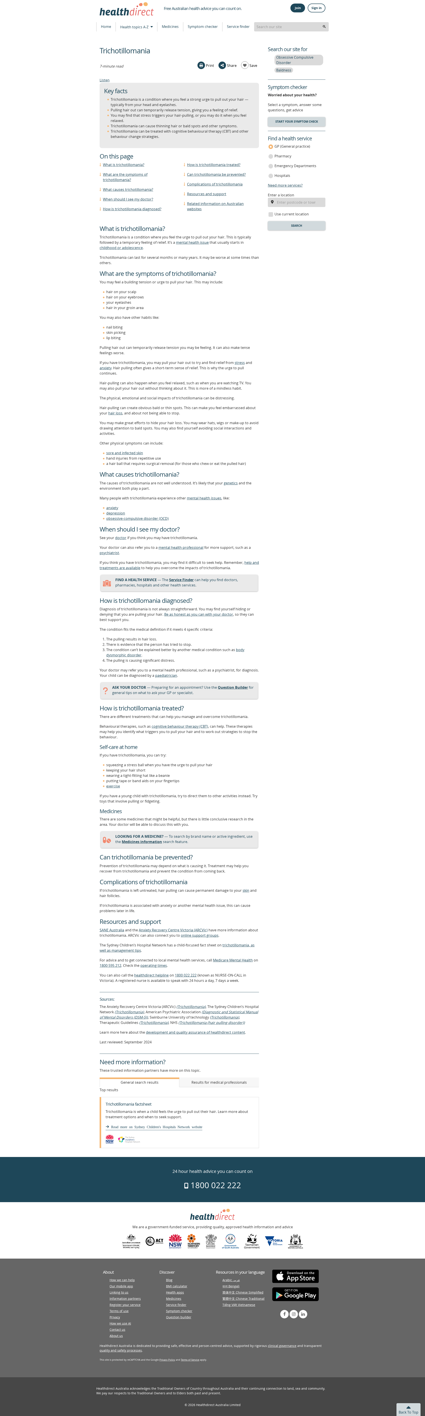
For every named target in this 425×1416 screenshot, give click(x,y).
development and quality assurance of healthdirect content (195, 1032)
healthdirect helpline (151, 975)
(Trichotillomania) (191, 1006)
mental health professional (180, 547)
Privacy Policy (167, 1359)
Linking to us (119, 1292)
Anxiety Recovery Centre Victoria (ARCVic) (173, 930)
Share (231, 65)
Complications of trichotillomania (215, 184)
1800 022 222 (186, 975)
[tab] (139, 1082)
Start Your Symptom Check (296, 122)
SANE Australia (112, 930)
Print (209, 65)
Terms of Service (190, 1359)
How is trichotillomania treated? (213, 164)
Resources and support (206, 194)
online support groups (199, 935)
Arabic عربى (231, 1280)
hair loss (115, 413)
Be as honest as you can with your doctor (198, 614)
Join (298, 8)
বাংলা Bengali (231, 1286)
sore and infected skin (124, 453)
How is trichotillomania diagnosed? (132, 209)
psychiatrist (109, 552)
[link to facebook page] (284, 1314)
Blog (169, 1280)
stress (240, 362)
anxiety (105, 368)
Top (408, 1412)
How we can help (122, 1280)
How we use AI (120, 1323)
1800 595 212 (110, 965)
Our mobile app (121, 1286)
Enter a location (281, 195)
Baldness (283, 70)
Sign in (316, 8)
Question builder (178, 1317)
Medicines (170, 26)
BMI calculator (176, 1286)
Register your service (125, 1305)
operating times (153, 965)
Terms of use (119, 1311)
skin (246, 890)
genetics (231, 483)
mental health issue (192, 242)
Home (106, 26)
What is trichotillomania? (123, 164)
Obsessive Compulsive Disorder (294, 60)
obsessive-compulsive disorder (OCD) (137, 518)
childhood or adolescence (121, 247)
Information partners (125, 1298)
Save (253, 65)
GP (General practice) (292, 146)
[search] (324, 26)
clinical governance (282, 1346)
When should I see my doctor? (128, 199)
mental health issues (204, 498)
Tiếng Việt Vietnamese (238, 1305)
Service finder (238, 26)
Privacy (115, 1317)
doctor (120, 537)
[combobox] (291, 26)
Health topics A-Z (134, 27)
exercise (113, 786)
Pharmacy (282, 156)
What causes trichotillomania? (128, 189)
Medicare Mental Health (233, 960)
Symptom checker (203, 26)
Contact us (117, 1329)
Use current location (291, 214)
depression (115, 513)
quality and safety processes (121, 1350)
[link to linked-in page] (303, 1314)
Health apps (175, 1292)
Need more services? (285, 185)
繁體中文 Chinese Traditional (243, 1298)
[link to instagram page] (294, 1314)
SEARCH (296, 226)
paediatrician (166, 675)
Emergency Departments (295, 165)
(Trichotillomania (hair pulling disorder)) (211, 1022)
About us (116, 1336)
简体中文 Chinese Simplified (242, 1292)
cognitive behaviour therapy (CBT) (180, 726)
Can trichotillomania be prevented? (216, 174)
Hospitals (282, 175)
